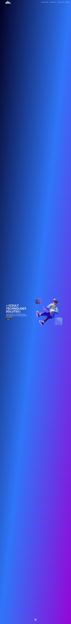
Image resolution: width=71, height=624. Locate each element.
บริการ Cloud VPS (60, 2)
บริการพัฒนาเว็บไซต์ (44, 2)
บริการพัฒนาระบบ (53, 2)
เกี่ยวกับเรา (67, 2)
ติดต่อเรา (8, 316)
